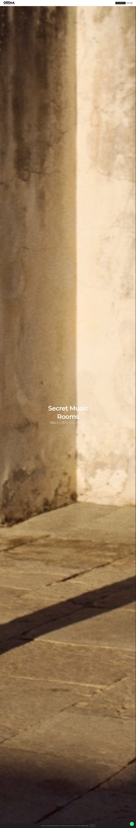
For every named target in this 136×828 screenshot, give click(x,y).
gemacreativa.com (69, 422)
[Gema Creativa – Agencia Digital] (9, 3)
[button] (132, 824)
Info (87, 825)
